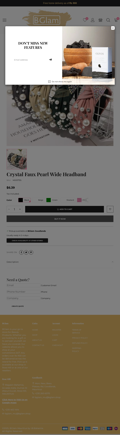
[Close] (113, 28)
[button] (50, 59)
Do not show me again (62, 81)
